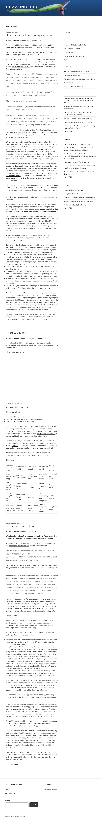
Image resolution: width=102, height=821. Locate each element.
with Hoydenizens (24, 343)
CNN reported (18, 132)
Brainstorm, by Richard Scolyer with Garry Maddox (80, 201)
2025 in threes (68, 52)
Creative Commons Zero (40, 441)
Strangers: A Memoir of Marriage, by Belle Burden (79, 197)
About (7, 789)
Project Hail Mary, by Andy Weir (73, 190)
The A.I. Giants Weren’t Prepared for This (77, 144)
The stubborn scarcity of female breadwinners (78, 122)
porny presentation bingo (46, 434)
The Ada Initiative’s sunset (72, 75)
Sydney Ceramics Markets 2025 (74, 56)
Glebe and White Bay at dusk (73, 48)
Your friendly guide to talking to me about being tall (79, 79)
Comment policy (10, 793)
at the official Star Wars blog (40, 130)
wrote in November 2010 (21, 67)
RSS (70, 131)
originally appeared (21, 40)
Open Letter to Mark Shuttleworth (34, 149)
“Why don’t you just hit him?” (19, 546)
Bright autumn (68, 60)
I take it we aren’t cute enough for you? (29, 35)
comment (32, 543)
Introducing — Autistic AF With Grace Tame (77, 162)
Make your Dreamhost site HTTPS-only (76, 71)
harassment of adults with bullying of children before (36, 216)
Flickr (45, 793)
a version (15, 446)
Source (66, 131)
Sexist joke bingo (16, 332)
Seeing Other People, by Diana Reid (75, 194)
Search (7, 800)
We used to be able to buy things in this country (78, 118)
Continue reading (12, 764)
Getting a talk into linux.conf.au (73, 86)
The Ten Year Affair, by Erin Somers (75, 205)
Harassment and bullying (20, 526)
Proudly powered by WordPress (15, 816)
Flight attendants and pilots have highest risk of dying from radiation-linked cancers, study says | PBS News (79, 100)
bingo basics (23, 426)
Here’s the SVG (50, 443)
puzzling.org (21, 7)
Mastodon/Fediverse (50, 789)
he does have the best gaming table (26, 228)
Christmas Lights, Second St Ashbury (75, 45)
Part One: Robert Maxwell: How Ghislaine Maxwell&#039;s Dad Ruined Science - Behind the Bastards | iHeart (80, 156)
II (34, 436)
